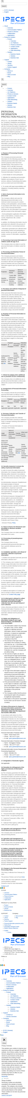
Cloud (6, 26)
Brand (9, 73)
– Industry (12, 1009)
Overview (10, 28)
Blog (8, 76)
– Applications (13, 1001)
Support (6, 59)
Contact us (4, 886)
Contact (9, 61)
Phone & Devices (8, 896)
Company (7, 69)
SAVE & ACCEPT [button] (7, 1095)
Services (9, 65)
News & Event (11, 74)
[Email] (1, 888)
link (5, 363)
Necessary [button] (5, 1076)
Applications (10, 35)
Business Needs (15, 54)
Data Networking (15, 50)
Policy (14, 523)
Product (9, 39)
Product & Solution (9, 37)
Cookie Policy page (14, 594)
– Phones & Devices (15, 998)
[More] (4, 888)
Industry (12, 56)
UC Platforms (14, 43)
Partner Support (12, 67)
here (23, 877)
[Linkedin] (2, 888)
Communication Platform (14, 30)
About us (10, 71)
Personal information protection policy (14, 923)
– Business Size (14, 1011)
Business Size (14, 58)
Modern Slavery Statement (11, 928)
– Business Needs (14, 1007)
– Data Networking (14, 1003)
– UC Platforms (13, 996)
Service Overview (11, 1016)
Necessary (6, 1078)
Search (4, 6)
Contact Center (14, 46)
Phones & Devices (12, 31)
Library (9, 63)
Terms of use (7, 925)
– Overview (12, 994)
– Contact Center (14, 1000)
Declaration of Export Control (11, 926)
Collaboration (11, 33)
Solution (9, 52)
